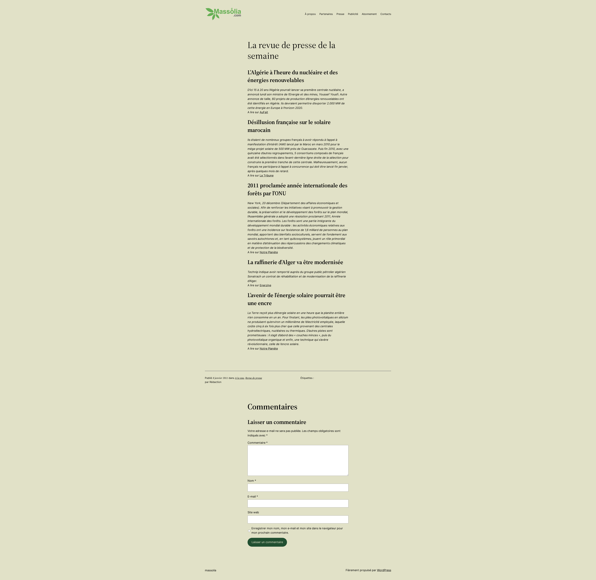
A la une (239, 378)
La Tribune (266, 175)
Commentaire (258, 442)
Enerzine (265, 285)
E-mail (253, 496)
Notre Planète (269, 252)
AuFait (264, 112)
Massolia (210, 570)
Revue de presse (253, 378)
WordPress (384, 570)
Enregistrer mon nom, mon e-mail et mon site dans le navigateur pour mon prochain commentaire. (297, 530)
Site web (253, 512)
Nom (252, 480)
